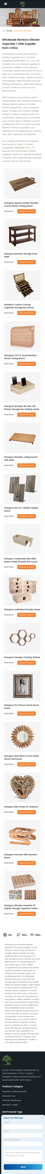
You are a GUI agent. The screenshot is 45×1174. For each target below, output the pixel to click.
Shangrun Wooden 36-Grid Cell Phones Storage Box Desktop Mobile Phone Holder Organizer (22, 409)
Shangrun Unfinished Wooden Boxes (22, 609)
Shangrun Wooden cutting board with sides (20, 458)
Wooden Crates (10, 1104)
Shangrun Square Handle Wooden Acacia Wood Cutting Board (21, 204)
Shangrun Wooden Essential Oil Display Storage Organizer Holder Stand (21, 908)
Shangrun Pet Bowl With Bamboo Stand (20, 856)
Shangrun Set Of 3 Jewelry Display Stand (21, 509)
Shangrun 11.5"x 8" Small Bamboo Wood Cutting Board (20, 357)
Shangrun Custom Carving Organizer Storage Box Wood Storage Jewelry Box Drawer (18, 307)
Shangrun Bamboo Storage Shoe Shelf (20, 255)
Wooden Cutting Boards (14, 1091)
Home (9, 31)
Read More (9, 211)
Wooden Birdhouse (11, 1100)
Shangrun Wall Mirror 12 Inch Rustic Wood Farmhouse (21, 757)
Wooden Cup (8, 1096)
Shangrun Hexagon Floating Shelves (22, 657)
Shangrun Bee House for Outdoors (21, 806)
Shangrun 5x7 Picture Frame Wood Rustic (21, 707)
